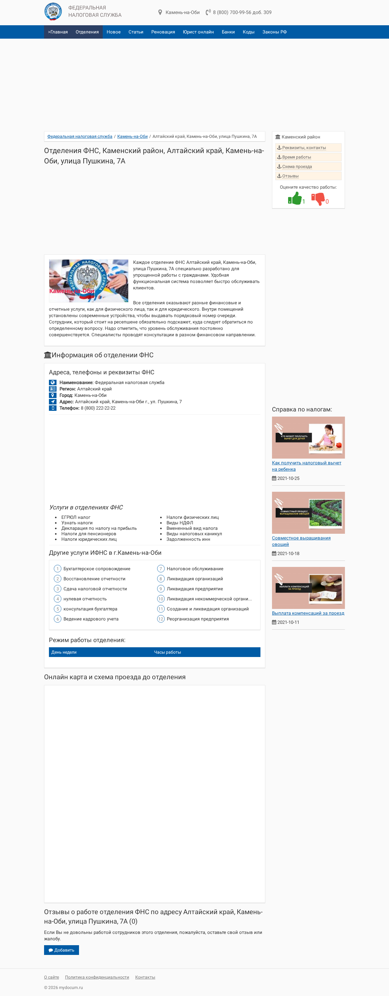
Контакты (145, 977)
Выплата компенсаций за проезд (308, 613)
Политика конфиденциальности (97, 977)
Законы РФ (275, 32)
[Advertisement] (194, 82)
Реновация (163, 32)
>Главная (58, 32)
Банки (228, 32)
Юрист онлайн (198, 32)
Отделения (87, 32)
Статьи (136, 32)
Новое (114, 32)
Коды (249, 32)
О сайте (51, 977)
